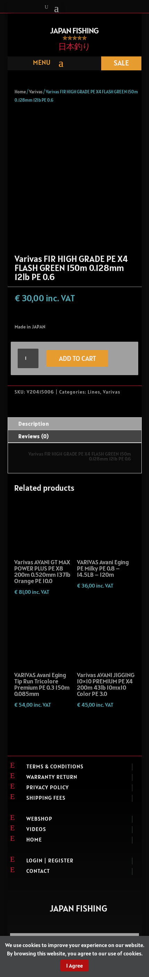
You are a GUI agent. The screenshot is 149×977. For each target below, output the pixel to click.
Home (20, 92)
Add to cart (77, 358)
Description (33, 423)
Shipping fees (45, 797)
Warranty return (51, 776)
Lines (94, 392)
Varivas (36, 92)
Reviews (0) (33, 436)
